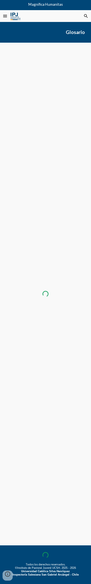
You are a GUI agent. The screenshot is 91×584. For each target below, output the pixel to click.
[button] (5, 16)
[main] (45, 32)
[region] (45, 5)
